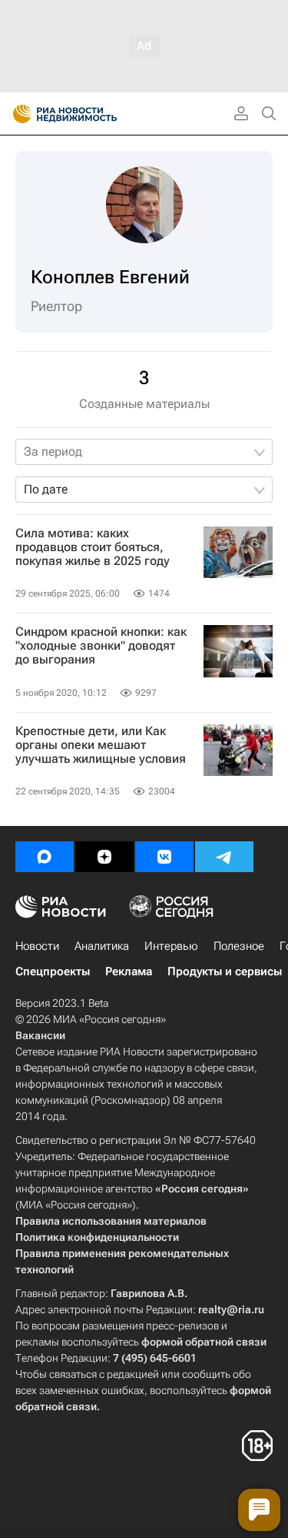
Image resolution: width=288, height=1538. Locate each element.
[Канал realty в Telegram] (224, 856)
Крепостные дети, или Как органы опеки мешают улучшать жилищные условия (100, 745)
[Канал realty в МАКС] (44, 856)
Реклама (128, 971)
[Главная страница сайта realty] (92, 113)
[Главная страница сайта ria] (17, 113)
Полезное (239, 946)
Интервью (171, 946)
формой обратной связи (203, 1342)
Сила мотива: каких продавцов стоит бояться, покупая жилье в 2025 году (92, 547)
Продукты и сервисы (224, 971)
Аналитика (101, 946)
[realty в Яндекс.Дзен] (104, 856)
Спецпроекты (52, 971)
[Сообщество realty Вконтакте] (164, 856)
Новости (37, 946)
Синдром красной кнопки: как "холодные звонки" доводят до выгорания (101, 646)
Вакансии (40, 1035)
